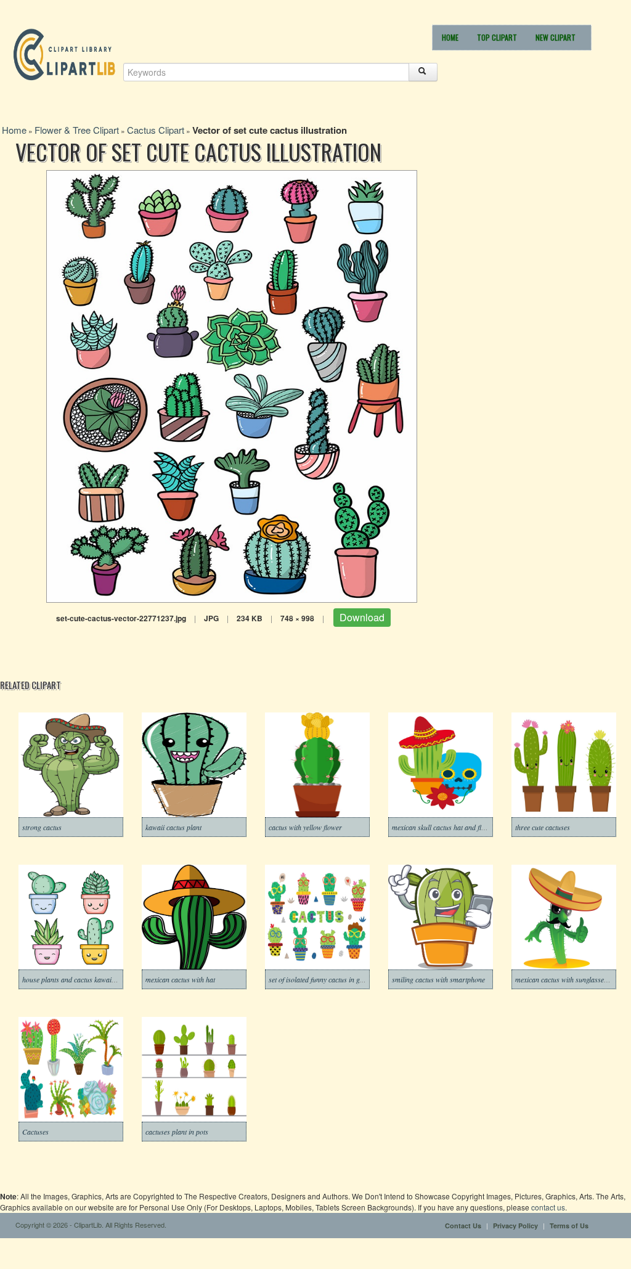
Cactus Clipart (155, 129)
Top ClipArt (497, 37)
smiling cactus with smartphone (438, 979)
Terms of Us (569, 1225)
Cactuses (35, 1131)
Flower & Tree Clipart (77, 129)
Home (450, 37)
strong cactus (42, 827)
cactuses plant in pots (176, 1131)
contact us (548, 1207)
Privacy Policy (515, 1225)
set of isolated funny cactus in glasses (323, 979)
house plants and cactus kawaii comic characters (94, 979)
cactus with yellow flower (305, 827)
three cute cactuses (542, 827)
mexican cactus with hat (180, 979)
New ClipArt (555, 37)
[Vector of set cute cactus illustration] (231, 385)
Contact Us (463, 1225)
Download (362, 617)
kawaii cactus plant (173, 827)
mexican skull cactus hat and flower (444, 827)
